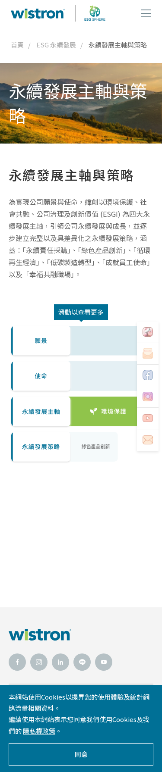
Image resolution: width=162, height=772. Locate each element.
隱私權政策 (39, 730)
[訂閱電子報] (148, 354)
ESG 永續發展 (56, 44)
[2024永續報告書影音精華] (148, 332)
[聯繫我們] (148, 440)
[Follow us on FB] (148, 375)
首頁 (17, 44)
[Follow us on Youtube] (148, 418)
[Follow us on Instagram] (148, 397)
